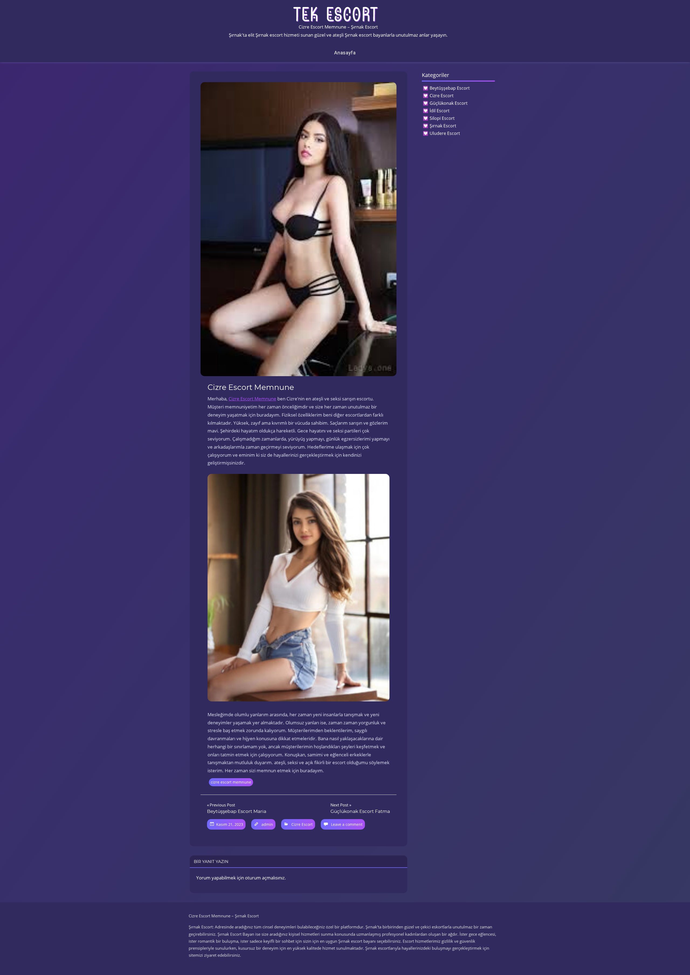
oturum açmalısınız (265, 878)
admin (267, 824)
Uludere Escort (445, 133)
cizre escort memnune (231, 782)
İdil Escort (440, 111)
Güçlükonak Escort (449, 103)
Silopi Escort (442, 118)
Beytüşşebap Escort (450, 88)
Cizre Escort (302, 824)
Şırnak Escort (443, 126)
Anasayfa (345, 52)
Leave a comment (347, 824)
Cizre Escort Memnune (252, 399)
